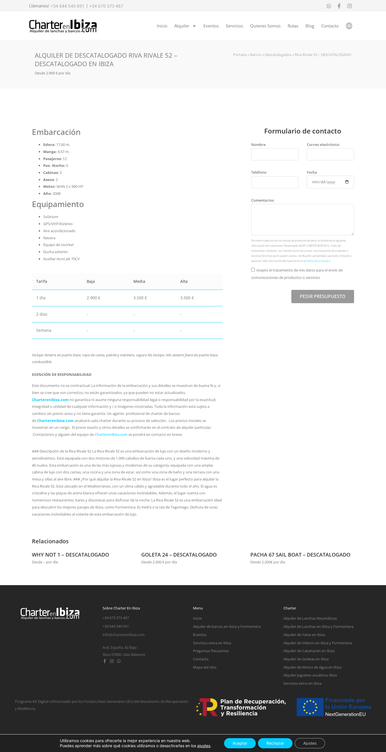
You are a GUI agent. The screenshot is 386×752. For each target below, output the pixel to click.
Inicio (162, 26)
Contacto (330, 26)
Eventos (211, 26)
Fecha (312, 172)
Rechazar (275, 743)
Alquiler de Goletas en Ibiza (306, 658)
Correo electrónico (323, 144)
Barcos (255, 54)
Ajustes (309, 743)
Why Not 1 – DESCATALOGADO (70, 554)
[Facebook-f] (105, 661)
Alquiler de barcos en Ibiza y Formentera (227, 626)
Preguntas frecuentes (211, 650)
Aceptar (240, 743)
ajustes (203, 745)
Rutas (293, 26)
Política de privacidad (318, 261)
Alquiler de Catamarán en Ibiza (309, 650)
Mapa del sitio (204, 667)
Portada (240, 54)
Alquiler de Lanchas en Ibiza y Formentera (318, 626)
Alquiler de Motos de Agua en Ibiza (312, 667)
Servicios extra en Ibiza (212, 642)
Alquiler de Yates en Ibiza (304, 634)
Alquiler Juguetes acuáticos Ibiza (310, 675)
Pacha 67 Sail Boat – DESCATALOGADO (300, 554)
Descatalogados (278, 54)
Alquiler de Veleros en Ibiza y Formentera (317, 642)
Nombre (258, 144)
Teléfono (258, 172)
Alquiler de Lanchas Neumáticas (310, 618)
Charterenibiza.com (51, 399)
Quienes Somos (265, 26)
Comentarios (262, 200)
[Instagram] (112, 661)
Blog (309, 26)
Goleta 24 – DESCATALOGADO (179, 554)
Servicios (234, 26)
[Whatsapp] (119, 661)
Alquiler (181, 26)
